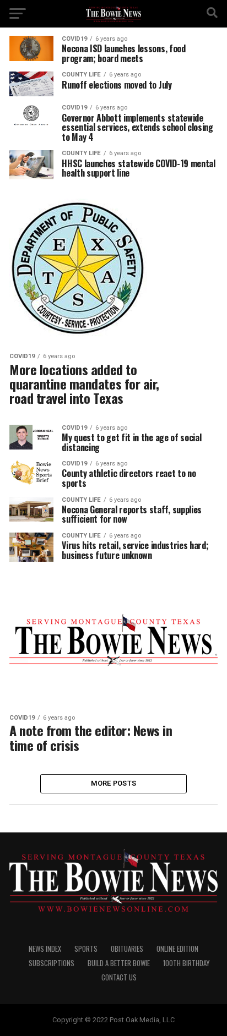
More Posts (114, 783)
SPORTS (86, 949)
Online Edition (177, 949)
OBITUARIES (127, 949)
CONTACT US (119, 977)
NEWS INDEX (45, 949)
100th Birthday (186, 963)
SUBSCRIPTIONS (51, 963)
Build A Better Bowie (119, 963)
